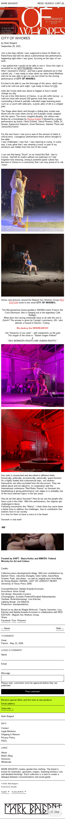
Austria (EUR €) (18, 792)
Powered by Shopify (9, 787)
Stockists (5, 759)
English (4, 792)
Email (4, 664)
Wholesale (6, 762)
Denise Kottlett (34, 119)
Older (58, 628)
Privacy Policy (8, 737)
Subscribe (6, 708)
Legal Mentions (8, 731)
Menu (41, 3)
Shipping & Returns (10, 734)
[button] (49, 3)
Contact (5, 728)
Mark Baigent (9, 3)
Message (5, 673)
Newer (7, 628)
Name (4, 654)
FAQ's (4, 741)
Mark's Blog (6, 756)
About (4, 752)
